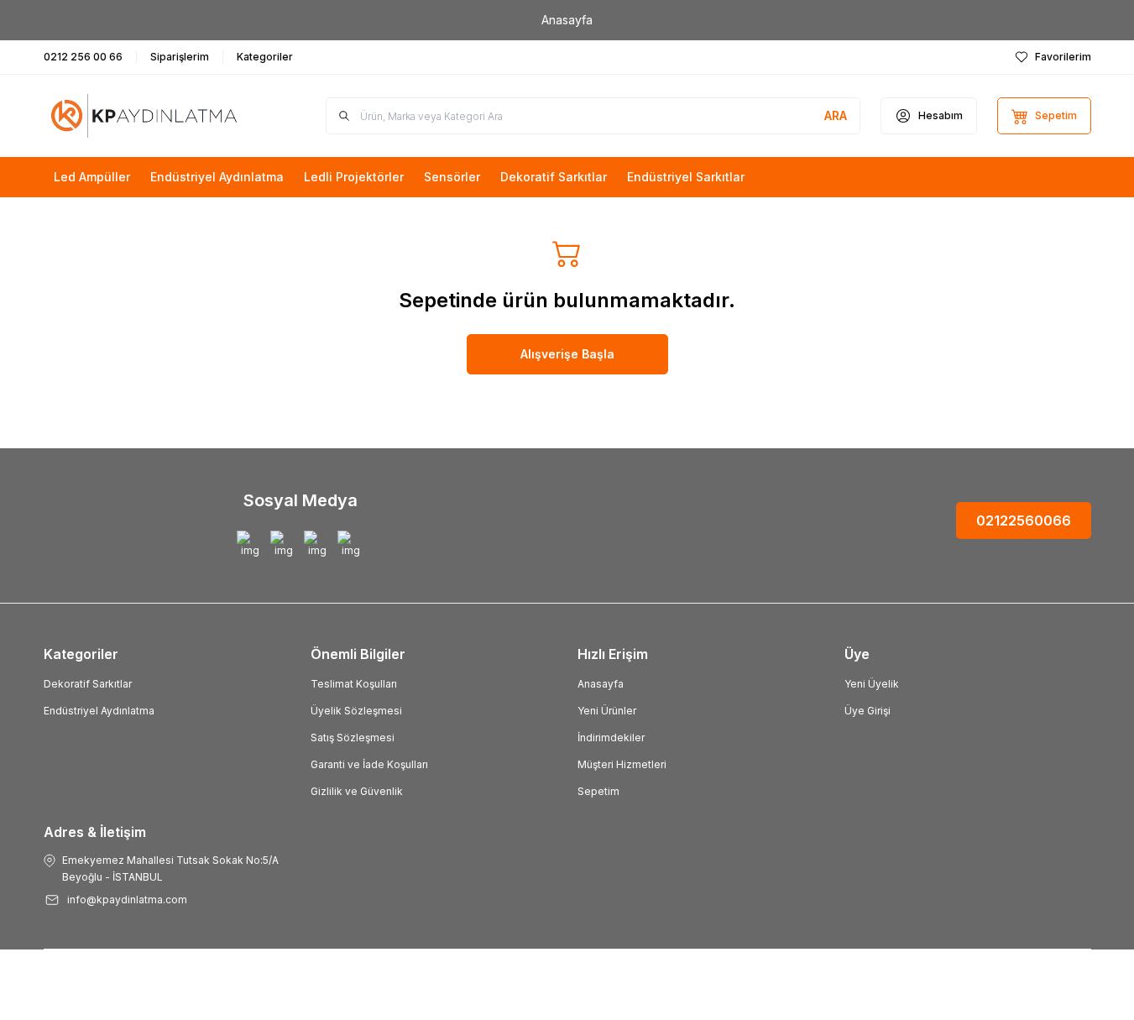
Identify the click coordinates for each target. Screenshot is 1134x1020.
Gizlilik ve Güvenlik (357, 791)
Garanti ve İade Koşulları (369, 764)
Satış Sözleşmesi (353, 737)
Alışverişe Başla (567, 354)
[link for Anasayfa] (567, 20)
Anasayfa (600, 683)
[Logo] (144, 116)
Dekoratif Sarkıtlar (88, 683)
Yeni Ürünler (606, 710)
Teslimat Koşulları (354, 683)
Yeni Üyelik (871, 683)
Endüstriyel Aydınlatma (99, 710)
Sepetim (598, 791)
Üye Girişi (867, 710)
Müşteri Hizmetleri (621, 764)
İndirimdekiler (611, 737)
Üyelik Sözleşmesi (356, 710)
